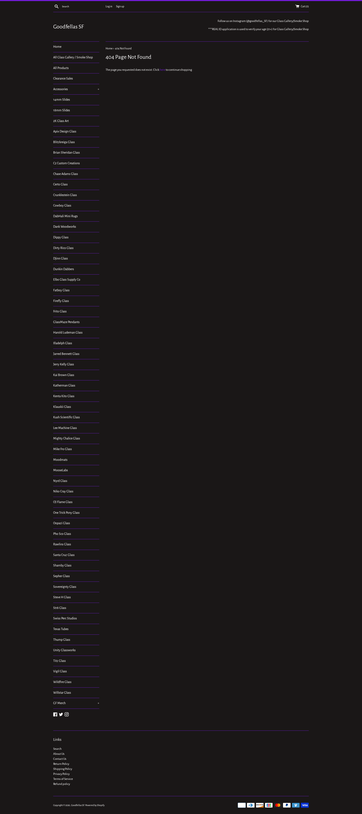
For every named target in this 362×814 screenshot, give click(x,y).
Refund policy (61, 784)
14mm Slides (61, 99)
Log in (109, 6)
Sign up (120, 6)
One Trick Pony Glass (66, 512)
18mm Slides (61, 110)
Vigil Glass (60, 671)
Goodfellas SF (68, 27)
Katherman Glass (64, 385)
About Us (59, 753)
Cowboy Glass (62, 205)
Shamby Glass (62, 565)
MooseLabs (60, 470)
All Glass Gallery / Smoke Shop (73, 57)
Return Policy (61, 763)
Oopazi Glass (61, 523)
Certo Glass (60, 184)
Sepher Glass (61, 576)
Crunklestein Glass (65, 195)
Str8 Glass (59, 608)
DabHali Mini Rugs (65, 216)
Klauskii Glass (62, 406)
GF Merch (76, 703)
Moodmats (60, 459)
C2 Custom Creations (66, 163)
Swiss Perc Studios (65, 618)
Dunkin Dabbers (63, 269)
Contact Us (59, 758)
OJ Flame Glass (62, 502)
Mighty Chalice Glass (66, 438)
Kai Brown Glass (63, 375)
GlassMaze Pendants (66, 322)
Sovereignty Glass (64, 586)
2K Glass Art (61, 121)
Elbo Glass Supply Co (66, 279)
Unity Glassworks (64, 650)
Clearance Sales (63, 78)
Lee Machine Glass (65, 428)
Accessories (76, 89)
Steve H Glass (62, 597)
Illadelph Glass (62, 343)
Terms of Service (63, 779)
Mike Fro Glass (62, 449)
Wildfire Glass (62, 682)
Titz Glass (59, 660)
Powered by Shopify (95, 805)
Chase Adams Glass (65, 174)
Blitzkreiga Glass (64, 142)
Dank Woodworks (64, 226)
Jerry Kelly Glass (63, 364)
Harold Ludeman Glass (68, 332)
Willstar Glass (62, 692)
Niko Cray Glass (63, 491)
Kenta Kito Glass (63, 396)
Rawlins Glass (62, 544)
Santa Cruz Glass (64, 555)
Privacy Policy (61, 773)
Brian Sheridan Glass (66, 152)
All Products (61, 68)
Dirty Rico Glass (63, 248)
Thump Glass (61, 639)
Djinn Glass (60, 258)
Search (57, 748)
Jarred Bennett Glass (66, 354)
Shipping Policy (62, 768)
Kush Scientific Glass (66, 417)
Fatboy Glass (61, 290)
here (162, 69)
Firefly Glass (61, 301)
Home (57, 46)
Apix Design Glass (64, 131)
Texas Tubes (61, 629)
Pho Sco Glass (62, 533)
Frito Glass (60, 311)
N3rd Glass (60, 481)
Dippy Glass (61, 237)
